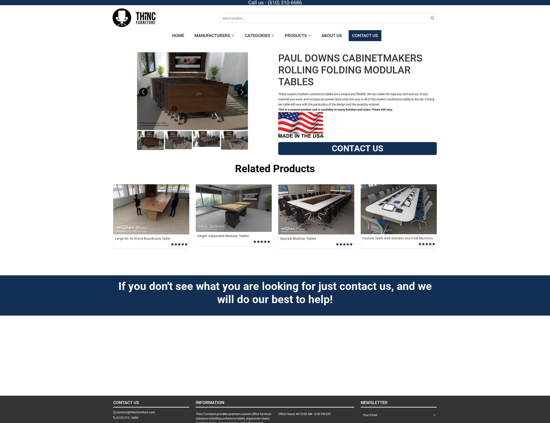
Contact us (365, 35)
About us (331, 35)
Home (178, 35)
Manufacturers (212, 35)
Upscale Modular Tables (298, 238)
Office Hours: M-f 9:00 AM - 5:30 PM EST (304, 414)
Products (296, 35)
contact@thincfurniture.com (136, 412)
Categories (258, 35)
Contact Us (357, 148)
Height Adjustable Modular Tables (223, 236)
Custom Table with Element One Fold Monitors (397, 238)
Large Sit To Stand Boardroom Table (142, 238)
